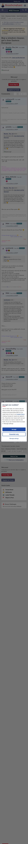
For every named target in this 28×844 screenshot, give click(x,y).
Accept (14, 429)
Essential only (14, 434)
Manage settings (14, 438)
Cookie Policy (20, 414)
